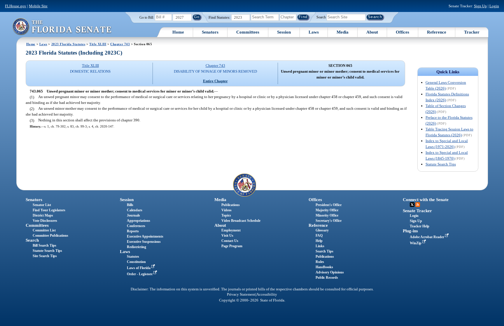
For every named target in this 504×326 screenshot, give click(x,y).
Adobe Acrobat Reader (427, 237)
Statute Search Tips (441, 164)
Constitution (136, 262)
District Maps (43, 215)
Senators (210, 32)
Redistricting (136, 247)
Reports (133, 231)
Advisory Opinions (330, 272)
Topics (226, 215)
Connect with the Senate (426, 199)
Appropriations (138, 221)
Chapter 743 (120, 44)
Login (494, 6)
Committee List (44, 230)
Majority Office (327, 210)
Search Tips (324, 251)
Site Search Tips (45, 256)
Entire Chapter (215, 81)
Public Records (327, 278)
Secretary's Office (329, 221)
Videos (226, 210)
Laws (314, 32)
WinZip (416, 243)
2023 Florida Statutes (68, 44)
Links (320, 246)
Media (343, 32)
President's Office (329, 205)
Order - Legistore (140, 274)
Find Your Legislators (49, 210)
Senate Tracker (417, 210)
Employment (231, 230)
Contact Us (229, 241)
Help (319, 241)
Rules (320, 262)
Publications (230, 205)
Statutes (133, 256)
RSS (417, 204)
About (372, 32)
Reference (436, 32)
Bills (130, 205)
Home (178, 32)
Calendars (134, 210)
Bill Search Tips (44, 245)
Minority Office (327, 215)
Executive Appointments (145, 236)
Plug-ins (410, 231)
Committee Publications (50, 235)
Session (284, 32)
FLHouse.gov (15, 6)
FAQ (319, 235)
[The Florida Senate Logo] (61, 26)
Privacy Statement (241, 294)
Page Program (231, 246)
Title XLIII (97, 44)
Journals (133, 215)
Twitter (412, 204)
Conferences (136, 226)
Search (321, 17)
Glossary (322, 230)
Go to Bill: (146, 17)
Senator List (42, 205)
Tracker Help (419, 226)
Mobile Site (38, 6)
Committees (247, 32)
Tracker (472, 32)
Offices (402, 32)
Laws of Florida (139, 268)
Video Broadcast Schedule (240, 221)
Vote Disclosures (45, 221)
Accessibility (266, 294)
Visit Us (227, 235)
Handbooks (324, 267)
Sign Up (480, 6)
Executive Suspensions (144, 242)
